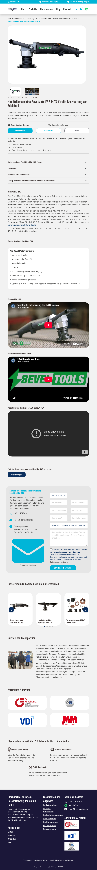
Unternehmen (46, 9)
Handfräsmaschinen (43, 18)
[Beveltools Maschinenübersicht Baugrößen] (32, 91)
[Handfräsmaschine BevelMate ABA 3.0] (48, 605)
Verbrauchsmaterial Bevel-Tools (22, 225)
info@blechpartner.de (23, 520)
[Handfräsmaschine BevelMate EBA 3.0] (20, 605)
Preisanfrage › (16, 474)
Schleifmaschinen (49, 818)
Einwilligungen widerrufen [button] (64, 860)
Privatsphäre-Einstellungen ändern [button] (35, 860)
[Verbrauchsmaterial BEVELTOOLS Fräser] (76, 605)
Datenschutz (12, 838)
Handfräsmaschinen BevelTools (65, 18)
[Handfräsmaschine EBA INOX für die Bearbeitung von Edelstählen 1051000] (15, 91)
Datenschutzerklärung (59, 562)
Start (23, 9)
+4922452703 (15, 2)
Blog (58, 9)
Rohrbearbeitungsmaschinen (53, 815)
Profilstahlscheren (49, 825)
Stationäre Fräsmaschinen (48, 810)
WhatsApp (73, 805)
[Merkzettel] (81, 9)
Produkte (33, 9)
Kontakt (67, 9)
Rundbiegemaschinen (50, 822)
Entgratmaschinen (49, 829)
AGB (9, 842)
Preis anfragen (20, 130)
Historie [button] (51, 860)
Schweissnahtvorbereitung (23, 18)
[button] (44, 626)
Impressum (11, 835)
